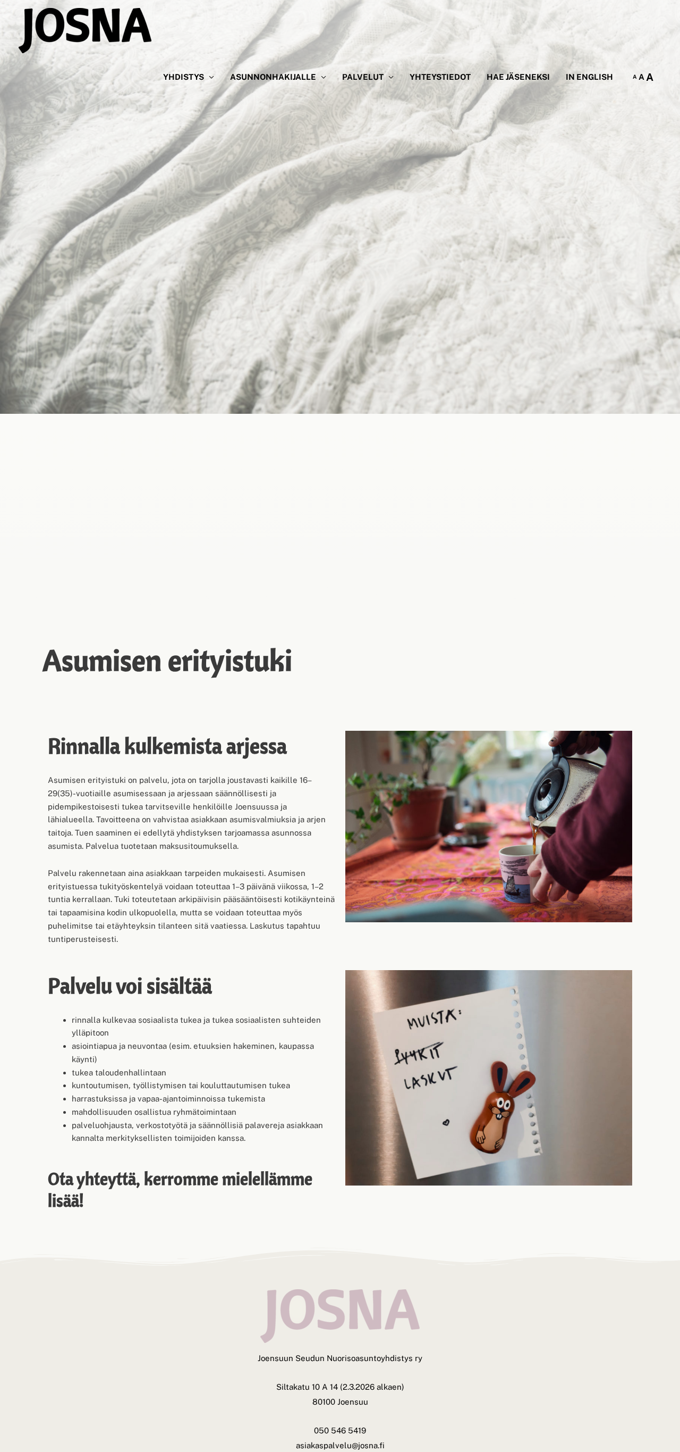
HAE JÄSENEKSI (518, 76)
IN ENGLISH (589, 76)
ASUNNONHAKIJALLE (273, 76)
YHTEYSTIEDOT (440, 76)
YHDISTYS (183, 76)
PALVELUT (363, 76)
